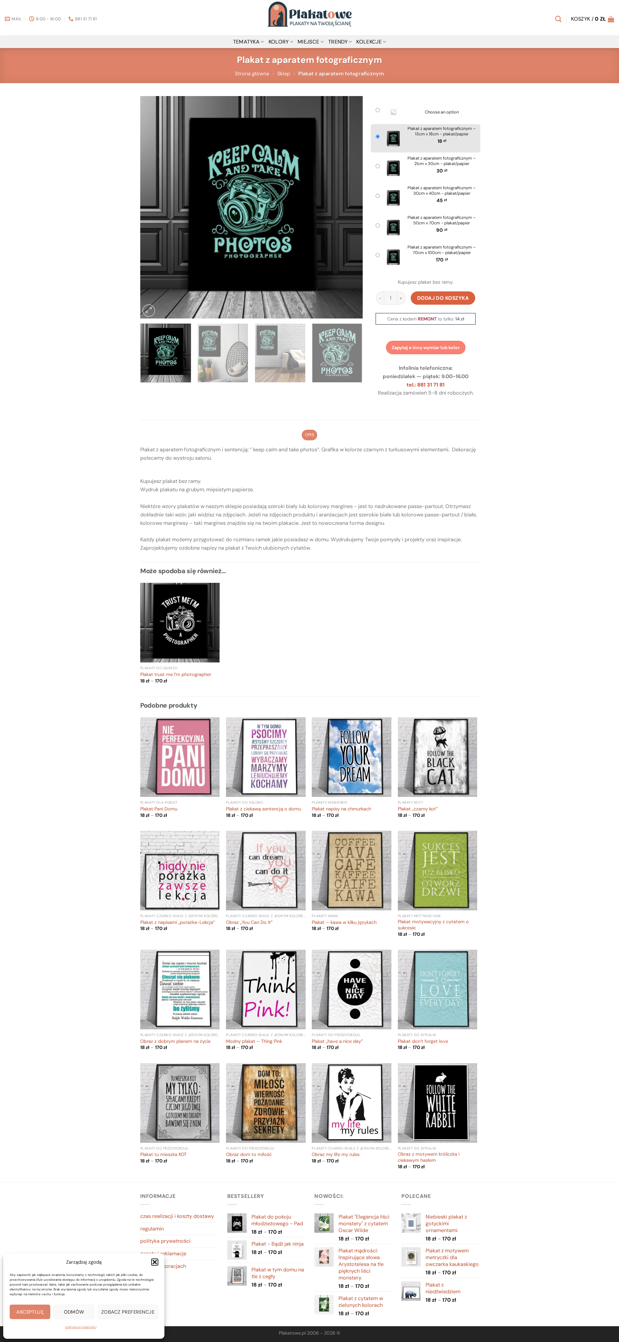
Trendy (338, 41)
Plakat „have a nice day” (337, 1041)
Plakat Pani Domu (158, 809)
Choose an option (442, 112)
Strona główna (252, 73)
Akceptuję (30, 1312)
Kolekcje (369, 41)
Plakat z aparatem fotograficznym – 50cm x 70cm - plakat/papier (442, 220)
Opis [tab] (309, 434)
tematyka (246, 41)
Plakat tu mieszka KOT (163, 1155)
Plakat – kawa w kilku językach (344, 923)
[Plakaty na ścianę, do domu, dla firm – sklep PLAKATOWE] (309, 17)
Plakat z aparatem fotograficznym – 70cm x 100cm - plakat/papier (442, 250)
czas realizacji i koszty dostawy (177, 1216)
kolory (279, 41)
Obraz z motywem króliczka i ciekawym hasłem (428, 1157)
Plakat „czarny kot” (417, 809)
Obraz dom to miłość (249, 1155)
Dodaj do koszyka (443, 298)
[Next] (350, 207)
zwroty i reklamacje (163, 1253)
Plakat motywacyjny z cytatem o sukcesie (433, 925)
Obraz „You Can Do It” (249, 923)
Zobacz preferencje (127, 1312)
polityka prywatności (80, 1327)
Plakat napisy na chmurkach (341, 809)
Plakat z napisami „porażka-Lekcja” (177, 923)
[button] (155, 1262)
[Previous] (153, 207)
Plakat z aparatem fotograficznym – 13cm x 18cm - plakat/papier (442, 131)
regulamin (152, 1228)
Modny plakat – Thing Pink (254, 1041)
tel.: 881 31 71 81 (426, 384)
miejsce (308, 41)
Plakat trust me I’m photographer (175, 675)
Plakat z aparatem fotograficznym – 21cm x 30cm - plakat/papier (442, 161)
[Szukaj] (558, 19)
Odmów (74, 1312)
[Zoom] (148, 310)
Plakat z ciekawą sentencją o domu (263, 809)
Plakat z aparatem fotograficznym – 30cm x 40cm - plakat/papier (442, 190)
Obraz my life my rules (335, 1155)
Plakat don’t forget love (423, 1041)
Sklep (283, 73)
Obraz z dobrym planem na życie (175, 1041)
